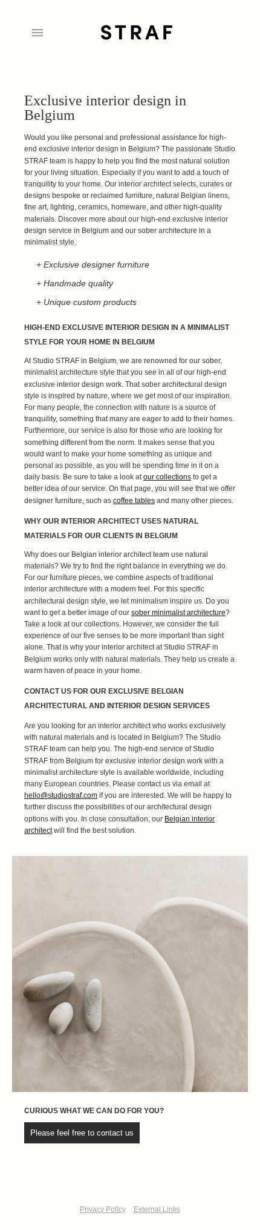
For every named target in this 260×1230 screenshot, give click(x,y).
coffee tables (134, 500)
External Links (157, 1209)
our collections (167, 477)
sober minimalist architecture (178, 612)
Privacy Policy (103, 1209)
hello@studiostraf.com (60, 795)
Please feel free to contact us (82, 1132)
